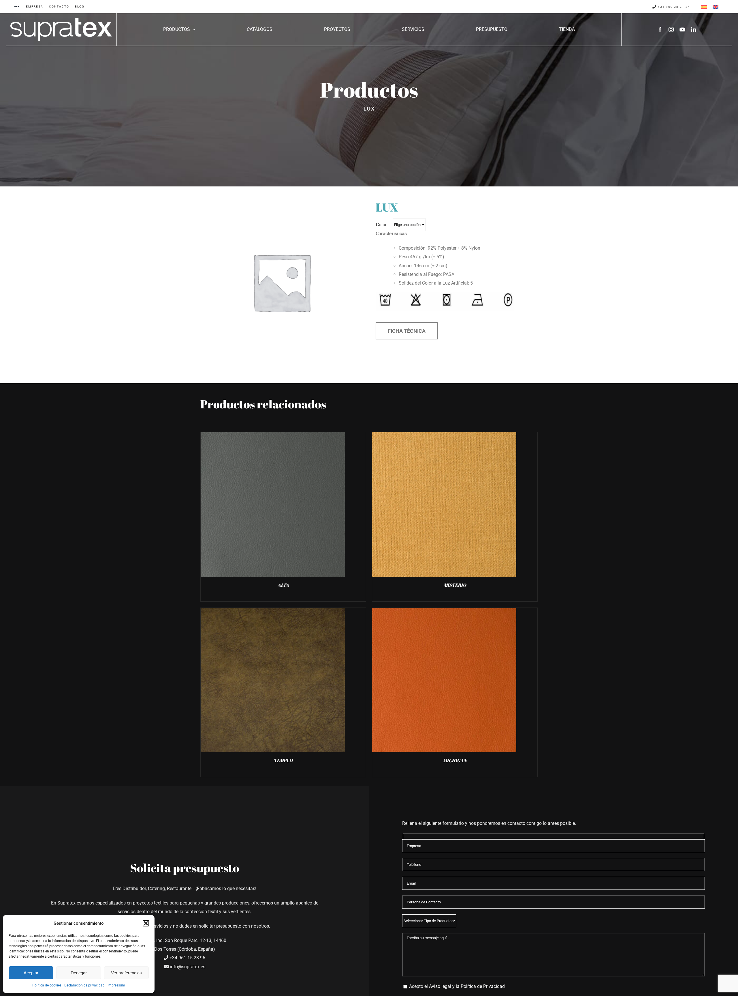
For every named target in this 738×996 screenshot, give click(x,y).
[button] (146, 923)
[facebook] (660, 29)
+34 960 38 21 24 (673, 6)
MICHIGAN (455, 760)
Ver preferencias (126, 972)
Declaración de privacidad (84, 985)
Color (381, 224)
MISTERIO (455, 585)
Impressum (116, 985)
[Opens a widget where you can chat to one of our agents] (716, 986)
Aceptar (31, 972)
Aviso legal (440, 986)
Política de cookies (46, 985)
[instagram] (671, 29)
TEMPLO (283, 760)
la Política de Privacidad (480, 986)
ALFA (283, 585)
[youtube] (682, 29)
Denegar (79, 972)
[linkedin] (693, 29)
